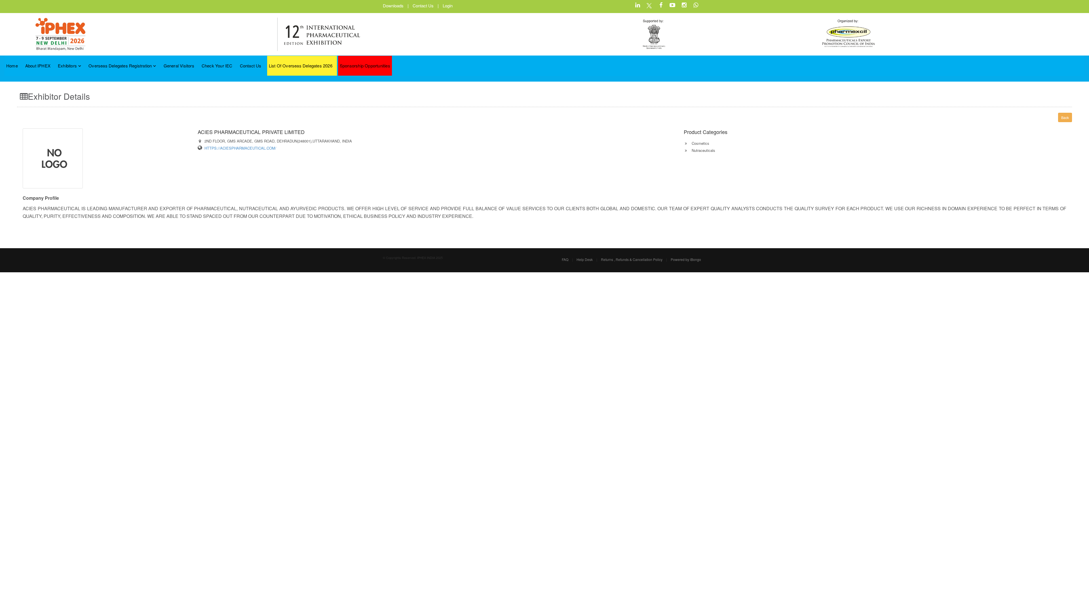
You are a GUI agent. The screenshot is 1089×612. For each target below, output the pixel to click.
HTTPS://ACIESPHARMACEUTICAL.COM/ (240, 148)
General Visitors (179, 66)
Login (448, 5)
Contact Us (423, 5)
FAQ (565, 259)
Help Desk (585, 259)
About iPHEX (37, 66)
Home (12, 66)
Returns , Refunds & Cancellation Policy (631, 259)
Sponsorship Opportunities (365, 66)
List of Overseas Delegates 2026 (300, 66)
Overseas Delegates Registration (120, 66)
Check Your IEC (217, 66)
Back (1065, 117)
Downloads (393, 5)
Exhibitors (67, 66)
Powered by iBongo (686, 259)
